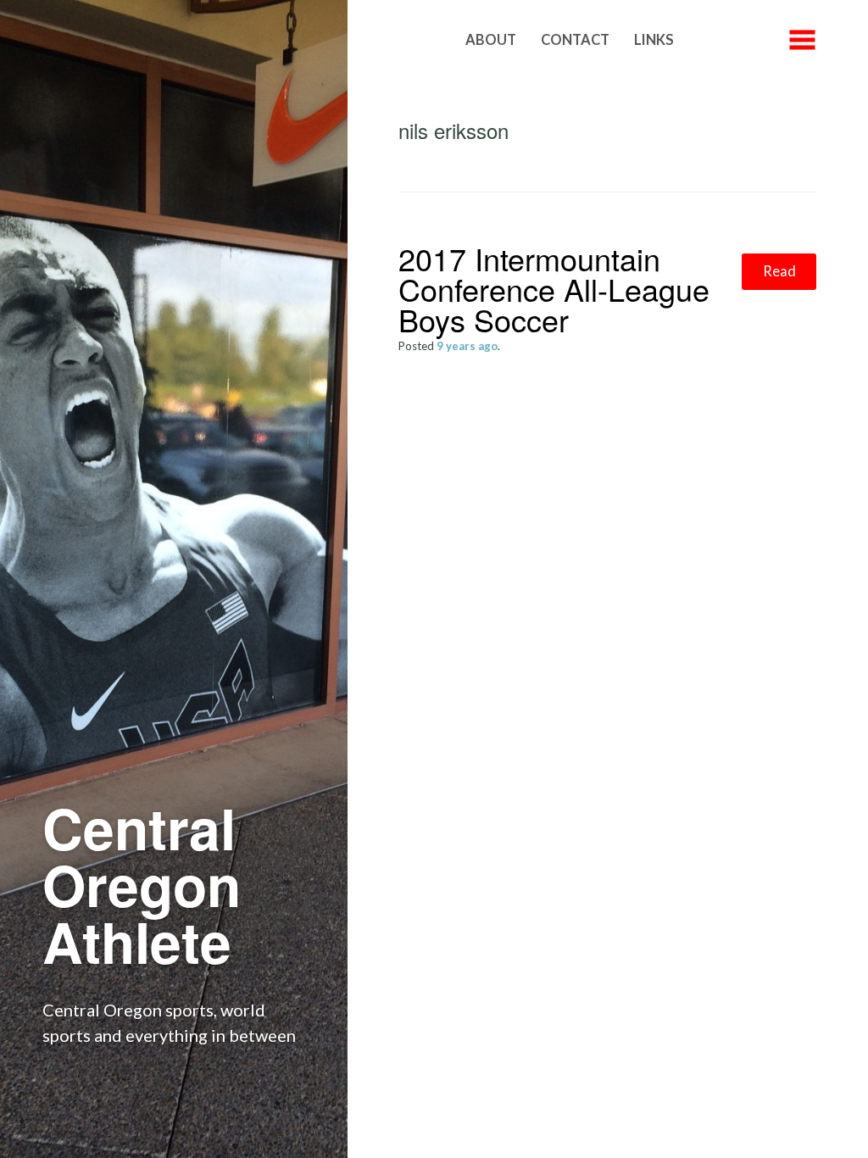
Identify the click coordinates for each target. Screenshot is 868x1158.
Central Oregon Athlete (141, 884)
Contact (575, 39)
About (490, 39)
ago (467, 346)
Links (654, 39)
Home (419, 39)
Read (779, 271)
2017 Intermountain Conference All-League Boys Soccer (553, 289)
